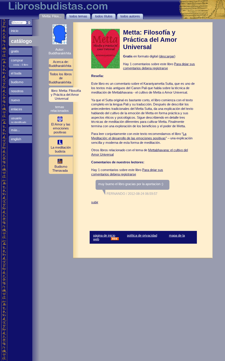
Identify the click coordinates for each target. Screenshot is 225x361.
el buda (16, 73)
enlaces (16, 109)
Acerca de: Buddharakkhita (60, 64)
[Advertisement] (142, 214)
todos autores (130, 16)
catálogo (21, 41)
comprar (17, 60)
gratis (15, 51)
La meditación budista (61, 149)
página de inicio (104, 235)
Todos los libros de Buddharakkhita (60, 78)
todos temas (78, 16)
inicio (14, 31)
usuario (16, 118)
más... (15, 130)
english (16, 139)
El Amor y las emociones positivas (60, 128)
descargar (167, 56)
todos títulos (103, 16)
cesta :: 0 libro (20, 64)
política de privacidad (142, 235)
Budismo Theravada (60, 168)
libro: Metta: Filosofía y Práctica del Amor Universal (66, 94)
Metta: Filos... (52, 16)
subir (94, 202)
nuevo (15, 100)
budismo (17, 82)
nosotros (17, 91)
